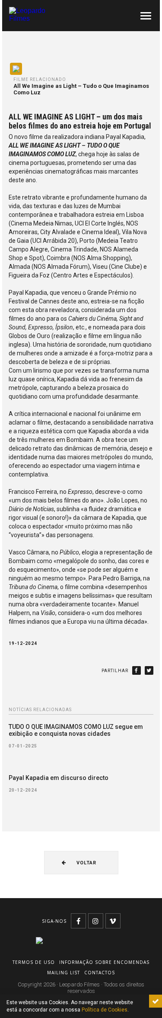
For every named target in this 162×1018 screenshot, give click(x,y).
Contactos (99, 973)
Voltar (85, 863)
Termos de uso (34, 962)
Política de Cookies (104, 1010)
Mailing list (63, 973)
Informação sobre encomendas (104, 962)
